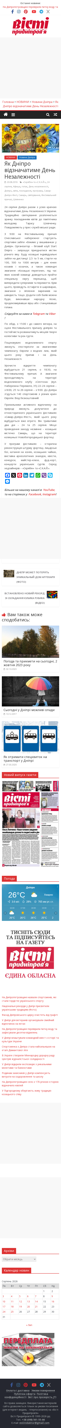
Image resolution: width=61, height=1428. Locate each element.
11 (12, 1301)
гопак (24, 186)
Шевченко (18, 199)
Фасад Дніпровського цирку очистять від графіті (30, 1014)
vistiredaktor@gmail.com (34, 1422)
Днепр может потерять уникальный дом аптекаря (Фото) (35, 577)
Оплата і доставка (17, 1390)
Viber (52, 314)
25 (12, 1311)
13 (28, 1301)
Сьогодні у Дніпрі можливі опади (29, 710)
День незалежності (38, 186)
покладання (25, 190)
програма (38, 190)
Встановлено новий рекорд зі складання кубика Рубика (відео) (25, 598)
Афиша (16, 186)
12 (20, 1301)
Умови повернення (43, 1390)
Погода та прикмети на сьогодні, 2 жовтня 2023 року (30, 663)
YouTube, (49, 490)
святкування (34, 195)
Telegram (39, 314)
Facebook (34, 494)
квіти (15, 190)
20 (28, 1306)
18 (12, 1306)
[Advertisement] (30, 67)
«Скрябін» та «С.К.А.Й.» (34, 182)
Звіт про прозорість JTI (42, 1397)
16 (53, 1301)
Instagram (49, 494)
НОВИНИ (10, 157)
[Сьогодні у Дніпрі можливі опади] (30, 678)
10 (4, 1301)
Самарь (22, 195)
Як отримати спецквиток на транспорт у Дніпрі (25, 759)
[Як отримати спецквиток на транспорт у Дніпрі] (30, 723)
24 (4, 1311)
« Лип (29, 1325)
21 (36, 1306)
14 (36, 1301)
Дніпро (8, 190)
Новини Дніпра (27, 157)
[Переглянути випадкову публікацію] (55, 114)
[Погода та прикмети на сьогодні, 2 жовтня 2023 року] (30, 628)
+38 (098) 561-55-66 (33, 1419)
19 (20, 1306)
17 (4, 1306)
